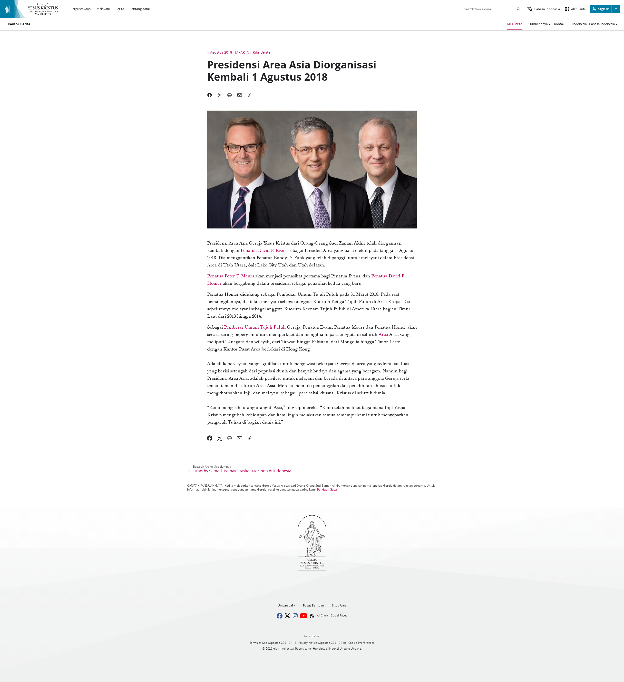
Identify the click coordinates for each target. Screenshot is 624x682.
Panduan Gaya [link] (327, 489)
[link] (264, 250)
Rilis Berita (514, 24)
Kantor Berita (19, 24)
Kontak (559, 24)
